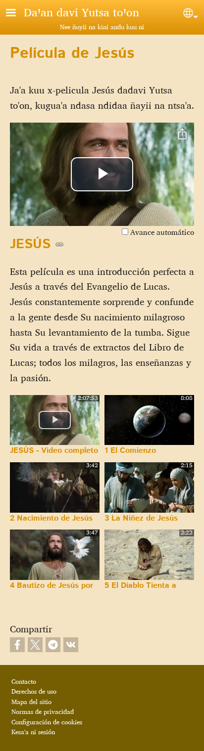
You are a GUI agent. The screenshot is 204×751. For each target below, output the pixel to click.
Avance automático (161, 232)
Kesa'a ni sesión (33, 732)
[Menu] (17, 13)
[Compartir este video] (182, 134)
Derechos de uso (33, 691)
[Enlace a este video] (59, 244)
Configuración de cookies (46, 722)
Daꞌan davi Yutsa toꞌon (81, 12)
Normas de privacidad (42, 711)
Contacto (23, 681)
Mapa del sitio (31, 702)
